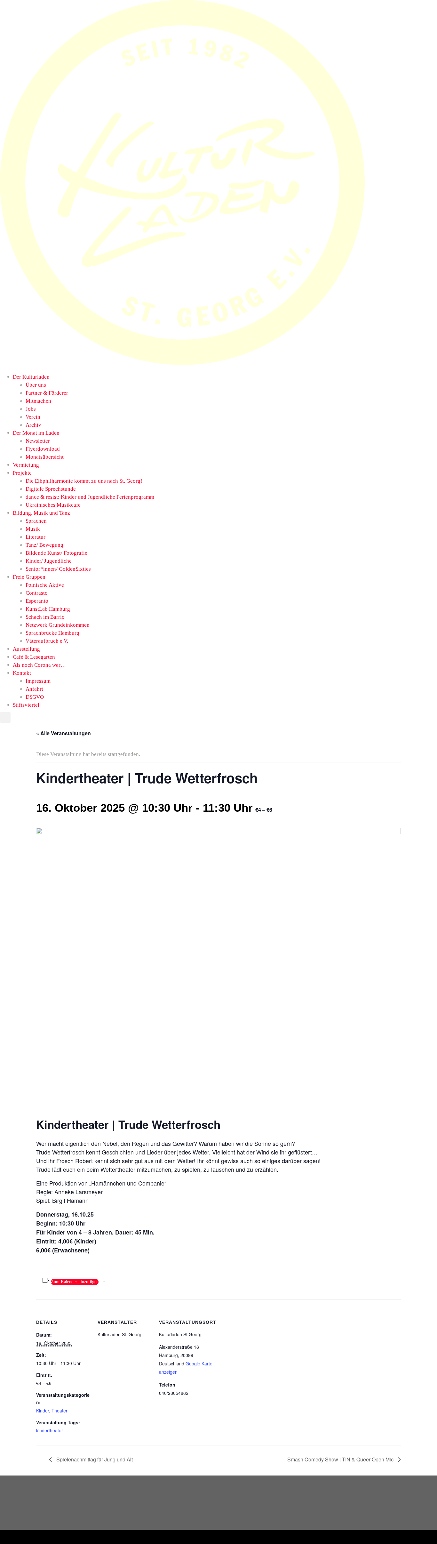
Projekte (22, 473)
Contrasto (37, 593)
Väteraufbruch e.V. (47, 641)
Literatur (35, 537)
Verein (33, 417)
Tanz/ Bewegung (44, 545)
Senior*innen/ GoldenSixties (58, 569)
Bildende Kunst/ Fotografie (56, 553)
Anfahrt (34, 689)
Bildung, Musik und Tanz (41, 513)
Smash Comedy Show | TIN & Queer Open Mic (341, 1459)
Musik (33, 529)
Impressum (38, 681)
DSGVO (35, 697)
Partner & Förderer (47, 393)
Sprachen (36, 521)
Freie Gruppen (29, 577)
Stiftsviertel (26, 705)
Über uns (36, 385)
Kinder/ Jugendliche (49, 561)
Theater (60, 1410)
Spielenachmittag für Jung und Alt (94, 1459)
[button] (182, 369)
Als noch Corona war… (39, 665)
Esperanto (37, 601)
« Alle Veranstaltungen (63, 733)
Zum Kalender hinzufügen (75, 1281)
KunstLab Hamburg (48, 609)
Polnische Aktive (45, 585)
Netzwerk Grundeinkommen (58, 625)
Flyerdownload (43, 449)
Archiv (33, 425)
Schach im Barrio (45, 617)
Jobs (31, 409)
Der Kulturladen (31, 377)
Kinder (42, 1410)
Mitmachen (38, 401)
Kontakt (22, 673)
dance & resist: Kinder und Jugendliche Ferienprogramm (90, 497)
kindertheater (49, 1430)
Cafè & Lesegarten (34, 657)
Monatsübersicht (45, 457)
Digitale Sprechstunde (51, 489)
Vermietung (26, 465)
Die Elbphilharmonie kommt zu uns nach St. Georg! (84, 481)
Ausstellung (26, 649)
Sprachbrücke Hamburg (52, 633)
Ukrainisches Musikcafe (53, 505)
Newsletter (38, 441)
